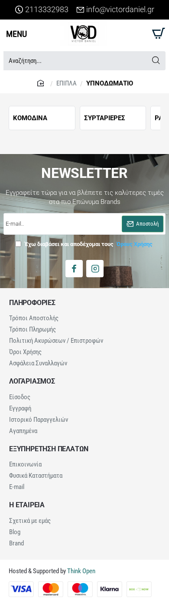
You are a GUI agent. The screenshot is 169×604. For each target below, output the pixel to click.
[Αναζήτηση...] (156, 60)
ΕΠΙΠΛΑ (66, 83)
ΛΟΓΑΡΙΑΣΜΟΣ (32, 381)
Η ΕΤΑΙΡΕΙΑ (27, 505)
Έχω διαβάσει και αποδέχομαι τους (88, 244)
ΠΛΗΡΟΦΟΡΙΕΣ (32, 303)
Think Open (80, 571)
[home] (41, 82)
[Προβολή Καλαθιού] (157, 34)
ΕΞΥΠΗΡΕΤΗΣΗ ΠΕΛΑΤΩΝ (48, 449)
